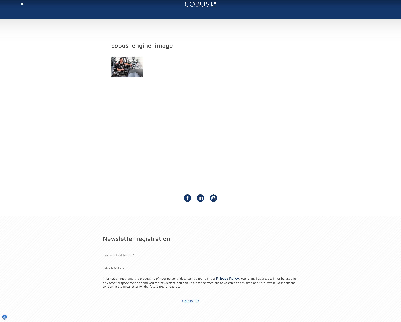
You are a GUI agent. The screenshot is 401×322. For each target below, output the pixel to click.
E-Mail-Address (115, 266)
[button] (4, 317)
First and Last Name (118, 253)
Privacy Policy (227, 278)
